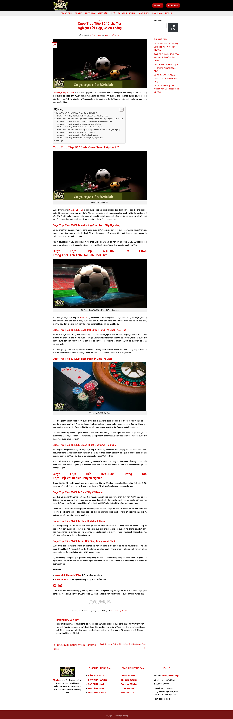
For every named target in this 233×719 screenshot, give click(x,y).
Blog (100, 20)
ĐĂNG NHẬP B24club (97, 680)
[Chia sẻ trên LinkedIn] (109, 602)
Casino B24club (76, 210)
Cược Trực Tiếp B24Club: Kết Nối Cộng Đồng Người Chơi (81, 138)
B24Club (83, 317)
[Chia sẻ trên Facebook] (91, 602)
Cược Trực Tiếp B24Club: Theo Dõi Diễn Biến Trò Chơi (80, 124)
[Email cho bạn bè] (100, 602)
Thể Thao (90, 13)
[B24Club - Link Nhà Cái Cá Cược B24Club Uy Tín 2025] (65, 5)
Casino (78, 13)
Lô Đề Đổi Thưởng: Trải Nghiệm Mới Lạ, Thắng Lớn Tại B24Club (166, 89)
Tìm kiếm (158, 21)
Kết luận (59, 141)
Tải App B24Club (126, 13)
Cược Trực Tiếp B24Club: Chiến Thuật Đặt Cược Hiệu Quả (82, 127)
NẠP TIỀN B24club (96, 684)
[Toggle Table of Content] (120, 110)
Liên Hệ (168, 13)
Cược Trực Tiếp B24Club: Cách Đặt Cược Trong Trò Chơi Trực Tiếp (86, 121)
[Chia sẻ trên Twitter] (95, 602)
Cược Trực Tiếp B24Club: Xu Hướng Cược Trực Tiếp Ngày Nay (84, 116)
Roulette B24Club (63, 579)
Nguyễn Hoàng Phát (112, 35)
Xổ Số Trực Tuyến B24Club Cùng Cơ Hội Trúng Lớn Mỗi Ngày (165, 78)
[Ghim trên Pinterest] (104, 602)
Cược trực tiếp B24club (63, 93)
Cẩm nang (157, 13)
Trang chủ (66, 13)
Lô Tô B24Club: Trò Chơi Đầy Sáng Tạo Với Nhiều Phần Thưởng (166, 47)
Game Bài (102, 13)
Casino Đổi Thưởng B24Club (68, 575)
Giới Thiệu (144, 13)
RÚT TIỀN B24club (96, 688)
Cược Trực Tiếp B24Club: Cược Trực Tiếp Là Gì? (77, 113)
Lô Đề (112, 13)
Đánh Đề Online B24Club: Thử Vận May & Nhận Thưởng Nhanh (166, 57)
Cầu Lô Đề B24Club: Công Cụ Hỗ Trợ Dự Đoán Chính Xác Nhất (166, 68)
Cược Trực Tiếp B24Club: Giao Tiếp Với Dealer (77, 132)
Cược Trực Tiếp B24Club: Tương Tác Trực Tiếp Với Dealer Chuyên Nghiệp (88, 130)
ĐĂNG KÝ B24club (96, 676)
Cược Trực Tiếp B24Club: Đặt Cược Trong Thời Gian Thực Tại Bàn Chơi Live (89, 119)
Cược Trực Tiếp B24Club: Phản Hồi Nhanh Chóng (79, 135)
